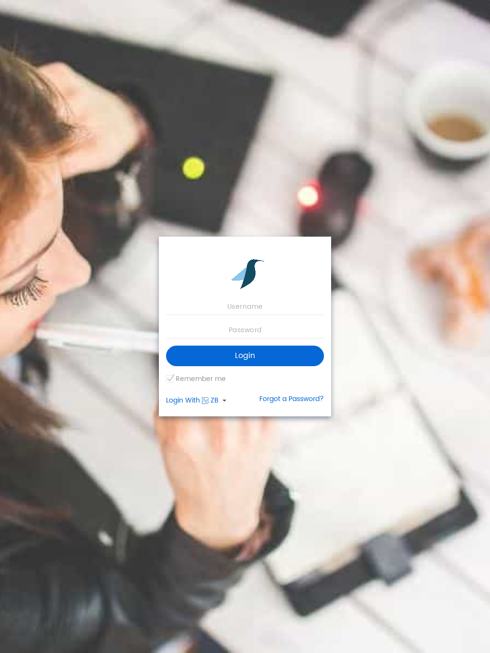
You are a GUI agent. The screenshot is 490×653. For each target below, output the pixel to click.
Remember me (201, 379)
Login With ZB (193, 400)
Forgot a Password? (291, 398)
